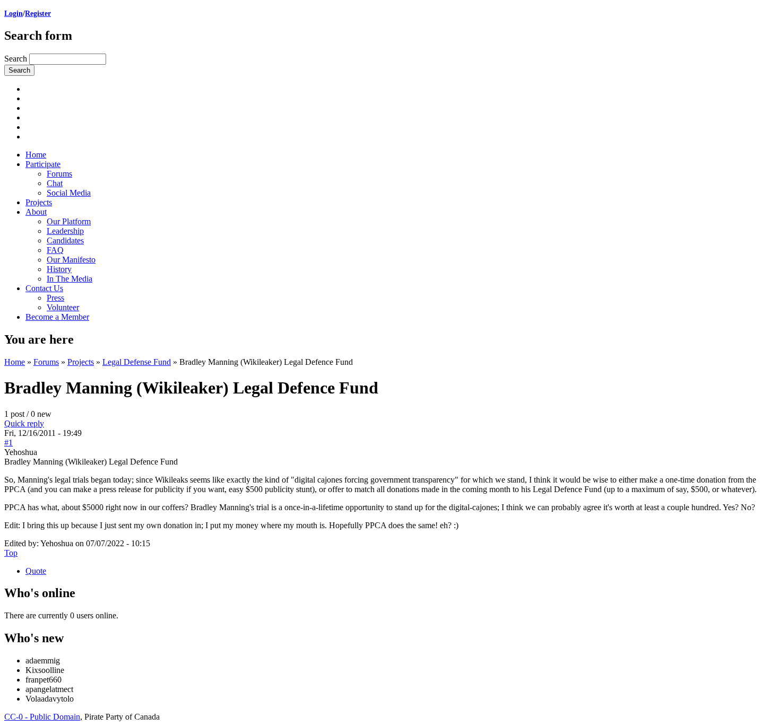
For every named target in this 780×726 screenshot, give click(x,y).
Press (55, 297)
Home (35, 154)
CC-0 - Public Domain (42, 716)
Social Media (69, 192)
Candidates (65, 240)
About (36, 211)
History (59, 269)
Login (13, 14)
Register (38, 14)
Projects (38, 202)
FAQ (55, 250)
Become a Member (57, 316)
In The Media (69, 278)
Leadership (65, 230)
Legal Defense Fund (136, 361)
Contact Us (44, 288)
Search (16, 58)
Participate (42, 164)
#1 (8, 442)
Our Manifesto (71, 259)
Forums (59, 173)
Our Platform (69, 221)
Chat (55, 183)
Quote (35, 570)
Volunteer (63, 307)
